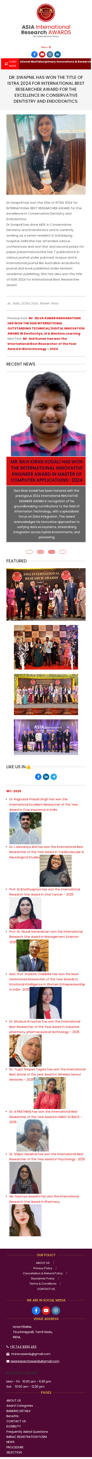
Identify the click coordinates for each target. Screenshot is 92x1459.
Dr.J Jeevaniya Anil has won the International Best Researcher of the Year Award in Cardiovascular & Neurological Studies (46, 846)
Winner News (49, 303)
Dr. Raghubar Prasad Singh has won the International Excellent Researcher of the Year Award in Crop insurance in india (43, 799)
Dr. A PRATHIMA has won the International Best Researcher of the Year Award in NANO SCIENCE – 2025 (45, 1111)
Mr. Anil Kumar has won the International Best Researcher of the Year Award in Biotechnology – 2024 (42, 344)
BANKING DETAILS (18, 1405)
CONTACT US (16, 1416)
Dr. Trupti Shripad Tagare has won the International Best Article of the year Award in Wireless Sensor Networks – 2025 (47, 1069)
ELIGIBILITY (13, 1421)
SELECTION (14, 1447)
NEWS (10, 1436)
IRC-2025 (13, 786)
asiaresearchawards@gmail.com (34, 1356)
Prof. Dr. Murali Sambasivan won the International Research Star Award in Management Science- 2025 (46, 931)
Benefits (12, 1411)
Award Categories (19, 1400)
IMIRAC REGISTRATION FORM (26, 1431)
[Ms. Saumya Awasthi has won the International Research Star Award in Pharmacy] (25, 1201)
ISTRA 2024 (29, 303)
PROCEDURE (15, 1442)
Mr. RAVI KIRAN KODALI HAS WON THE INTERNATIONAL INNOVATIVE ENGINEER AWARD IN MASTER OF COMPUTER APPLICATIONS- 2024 (46, 471)
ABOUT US (13, 1395)
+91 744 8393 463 (23, 1341)
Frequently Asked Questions (27, 1426)
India (16, 303)
